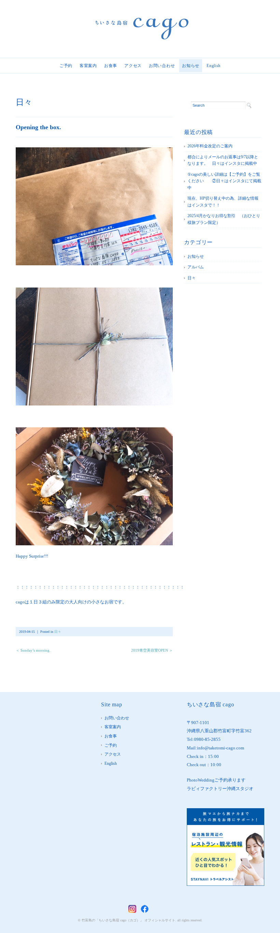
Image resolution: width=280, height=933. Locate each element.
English (214, 65)
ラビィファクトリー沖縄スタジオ (220, 788)
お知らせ (190, 65)
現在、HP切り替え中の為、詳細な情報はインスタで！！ (222, 202)
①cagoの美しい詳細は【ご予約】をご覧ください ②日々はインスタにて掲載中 (224, 181)
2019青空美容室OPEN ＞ (152, 650)
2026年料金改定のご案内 (210, 146)
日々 (24, 102)
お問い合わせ (162, 65)
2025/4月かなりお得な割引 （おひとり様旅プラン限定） (223, 219)
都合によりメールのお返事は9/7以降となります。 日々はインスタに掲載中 (222, 160)
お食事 (110, 65)
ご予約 (65, 65)
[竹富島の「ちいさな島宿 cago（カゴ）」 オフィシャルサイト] (142, 22)
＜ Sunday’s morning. (33, 650)
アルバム (195, 267)
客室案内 (88, 65)
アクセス (133, 65)
